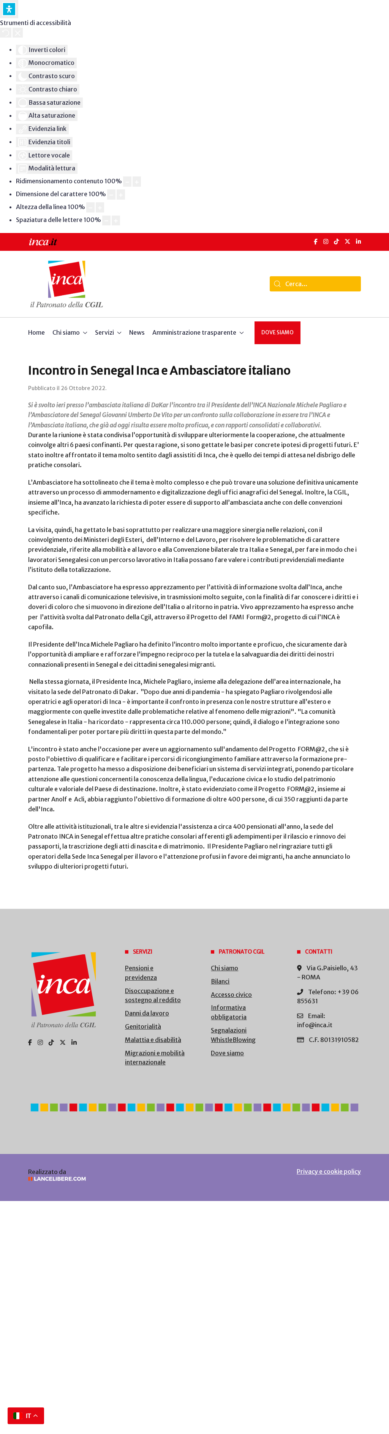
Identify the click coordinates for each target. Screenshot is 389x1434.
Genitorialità (143, 1026)
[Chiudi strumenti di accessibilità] (18, 33)
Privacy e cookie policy (329, 1171)
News (137, 332)
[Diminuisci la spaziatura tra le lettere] (106, 221)
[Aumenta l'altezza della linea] (100, 207)
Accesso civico (231, 994)
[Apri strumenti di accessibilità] (9, 9)
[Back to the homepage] (66, 284)
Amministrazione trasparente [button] (194, 332)
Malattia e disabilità (153, 1040)
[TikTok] (336, 241)
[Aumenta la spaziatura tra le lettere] (116, 221)
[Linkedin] (74, 1042)
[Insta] (40, 1042)
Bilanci (220, 981)
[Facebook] (316, 241)
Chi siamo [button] (66, 332)
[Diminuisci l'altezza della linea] (90, 207)
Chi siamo (224, 968)
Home (36, 332)
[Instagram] (325, 241)
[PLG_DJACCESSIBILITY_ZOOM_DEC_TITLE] (127, 181)
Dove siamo (277, 332)
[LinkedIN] (358, 241)
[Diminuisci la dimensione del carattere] (111, 194)
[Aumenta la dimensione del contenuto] (137, 181)
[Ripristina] (5, 33)
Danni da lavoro (147, 1013)
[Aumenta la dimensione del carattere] (121, 194)
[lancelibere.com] (105, 1179)
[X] (347, 241)
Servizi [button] (104, 332)
